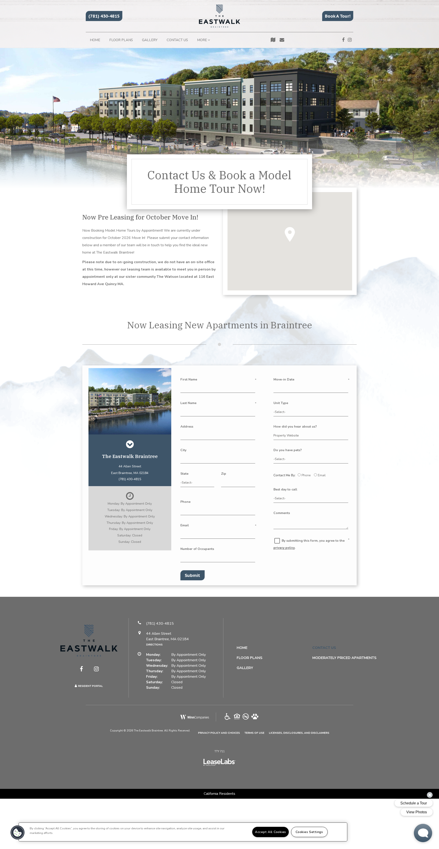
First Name (188, 379)
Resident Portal (90, 686)
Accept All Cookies (270, 832)
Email (184, 525)
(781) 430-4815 (129, 479)
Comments (281, 513)
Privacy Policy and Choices (219, 733)
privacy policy (284, 548)
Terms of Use (254, 733)
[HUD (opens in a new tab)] (237, 716)
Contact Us (177, 40)
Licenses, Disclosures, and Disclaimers (299, 733)
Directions (154, 644)
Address (186, 426)
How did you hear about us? (295, 426)
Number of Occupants (197, 549)
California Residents (219, 793)
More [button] (202, 40)
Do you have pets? (287, 450)
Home (95, 40)
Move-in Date (283, 379)
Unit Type (280, 403)
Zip (223, 473)
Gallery (150, 40)
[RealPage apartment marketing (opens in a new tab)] (219, 762)
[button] (104, 16)
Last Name (188, 403)
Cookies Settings (309, 832)
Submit (192, 575)
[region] (183, 832)
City (183, 450)
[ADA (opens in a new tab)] (228, 716)
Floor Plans (121, 40)
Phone (185, 502)
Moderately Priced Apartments (344, 657)
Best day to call (285, 489)
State (184, 473)
